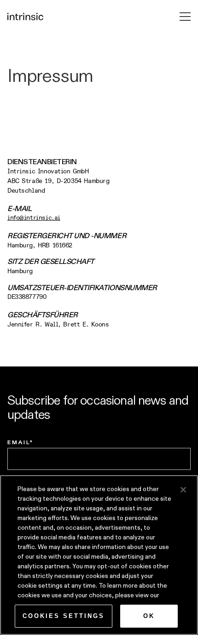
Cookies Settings (64, 615)
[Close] (183, 490)
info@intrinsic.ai (33, 218)
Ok (149, 615)
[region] (99, 555)
